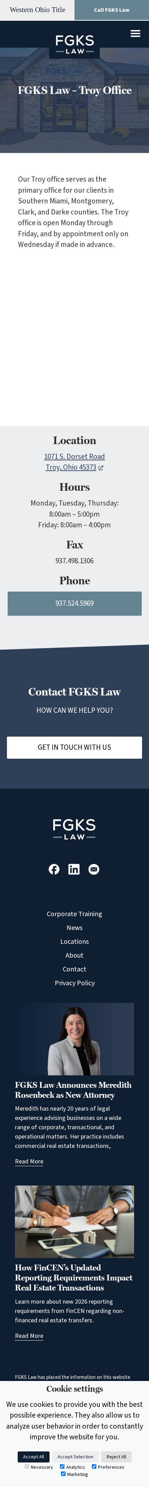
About (74, 955)
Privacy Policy (75, 983)
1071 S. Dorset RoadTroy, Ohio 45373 (74, 462)
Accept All (33, 1457)
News (74, 928)
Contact (74, 969)
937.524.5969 (74, 603)
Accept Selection (75, 1457)
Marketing (77, 1474)
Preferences (111, 1467)
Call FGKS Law (112, 10)
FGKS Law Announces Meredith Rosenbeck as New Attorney (73, 1090)
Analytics (75, 1467)
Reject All (116, 1457)
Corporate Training (74, 914)
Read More (29, 1161)
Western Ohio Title (37, 10)
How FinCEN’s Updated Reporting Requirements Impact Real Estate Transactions (73, 1278)
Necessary (42, 1467)
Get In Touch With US (74, 747)
